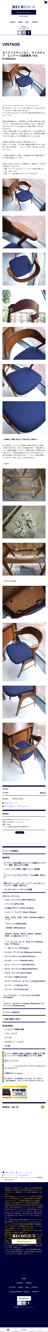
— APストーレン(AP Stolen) (17, 948)
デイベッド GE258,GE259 (16, 924)
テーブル (8, 1038)
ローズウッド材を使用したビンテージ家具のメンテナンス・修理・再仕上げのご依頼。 (25, 864)
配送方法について (11, 803)
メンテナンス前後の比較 (14, 1029)
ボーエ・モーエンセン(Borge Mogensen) (21, 969)
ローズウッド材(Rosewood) (16, 977)
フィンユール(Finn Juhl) (14, 904)
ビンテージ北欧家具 (10, 851)
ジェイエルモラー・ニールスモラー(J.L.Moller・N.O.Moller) (23, 996)
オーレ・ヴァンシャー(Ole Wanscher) (20, 965)
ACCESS (12, 1287)
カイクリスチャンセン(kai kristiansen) (20, 956)
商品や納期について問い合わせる (16, 806)
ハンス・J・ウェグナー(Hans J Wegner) (21, 912)
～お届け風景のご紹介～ (12, 1019)
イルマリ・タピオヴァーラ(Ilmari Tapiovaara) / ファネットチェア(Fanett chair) (24, 1004)
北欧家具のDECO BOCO (26, 1307)
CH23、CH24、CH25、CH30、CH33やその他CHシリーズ (25, 918)
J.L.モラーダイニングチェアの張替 (18, 889)
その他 (7, 1046)
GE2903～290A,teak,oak (15, 928)
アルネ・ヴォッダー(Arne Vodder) (18, 973)
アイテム (24, 1329)
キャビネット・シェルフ (14, 1042)
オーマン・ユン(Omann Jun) (16, 985)
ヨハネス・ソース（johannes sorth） (19, 960)
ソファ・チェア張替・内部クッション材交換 (22, 869)
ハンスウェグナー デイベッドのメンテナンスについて (25, 1067)
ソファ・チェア (11, 1033)
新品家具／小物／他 (10, 1107)
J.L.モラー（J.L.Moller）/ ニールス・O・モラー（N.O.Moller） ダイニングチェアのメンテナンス (24, 1079)
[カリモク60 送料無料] (14, 1092)
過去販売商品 (7, 1026)
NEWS (20, 1287)
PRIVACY (35, 1292)
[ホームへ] (23, 10)
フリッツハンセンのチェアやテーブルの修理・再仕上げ (25, 876)
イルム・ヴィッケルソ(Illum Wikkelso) (20, 900)
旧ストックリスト (12, 1061)
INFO (27, 1287)
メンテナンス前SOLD (11, 1012)
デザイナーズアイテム (11, 896)
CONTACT (35, 1287)
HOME (24, 1279)
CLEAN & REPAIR (15, 1292)
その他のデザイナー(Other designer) (19, 908)
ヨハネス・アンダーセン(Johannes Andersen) (23, 952)
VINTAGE (12, 1172)
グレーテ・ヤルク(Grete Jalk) (16, 989)
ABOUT (27, 1292)
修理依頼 (5, 858)
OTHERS (28, 1283)
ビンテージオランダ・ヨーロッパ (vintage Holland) (25, 981)
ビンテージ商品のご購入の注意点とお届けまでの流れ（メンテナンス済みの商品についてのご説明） (25, 1054)
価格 (8, 1329)
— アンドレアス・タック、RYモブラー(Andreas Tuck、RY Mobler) (24, 943)
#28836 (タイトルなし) (13, 1073)
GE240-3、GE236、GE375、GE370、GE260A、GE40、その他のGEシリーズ (24, 935)
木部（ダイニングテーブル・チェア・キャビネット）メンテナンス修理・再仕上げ (25, 884)
